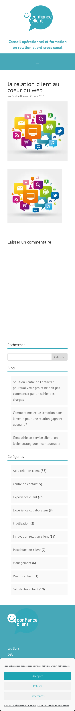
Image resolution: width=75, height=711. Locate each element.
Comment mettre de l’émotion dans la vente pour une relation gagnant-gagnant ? (38, 419)
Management (22, 563)
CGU (10, 654)
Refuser (37, 686)
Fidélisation (21, 523)
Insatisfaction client (27, 550)
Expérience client (25, 497)
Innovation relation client (31, 536)
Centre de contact (25, 484)
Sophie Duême (20, 96)
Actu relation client (26, 471)
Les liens (13, 648)
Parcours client (23, 576)
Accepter (37, 676)
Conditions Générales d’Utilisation (20, 705)
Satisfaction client (25, 589)
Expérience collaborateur (30, 510)
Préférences (37, 696)
